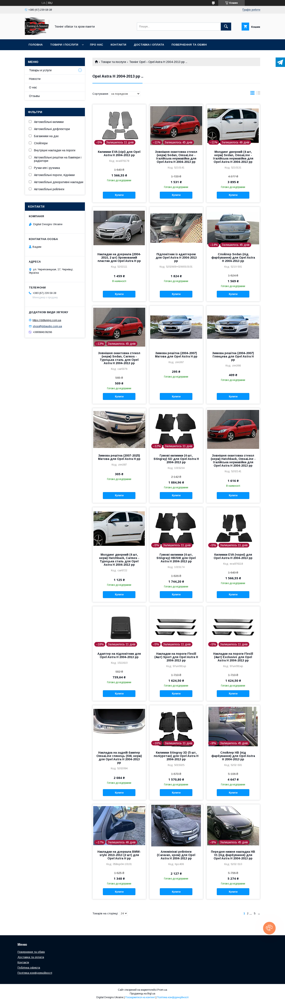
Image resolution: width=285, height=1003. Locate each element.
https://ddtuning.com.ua (47, 320)
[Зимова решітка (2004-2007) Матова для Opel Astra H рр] (176, 327)
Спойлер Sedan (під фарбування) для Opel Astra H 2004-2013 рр (233, 258)
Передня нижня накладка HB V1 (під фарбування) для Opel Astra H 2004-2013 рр (233, 855)
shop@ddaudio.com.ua (47, 326)
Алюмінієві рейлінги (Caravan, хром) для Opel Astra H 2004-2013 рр (176, 855)
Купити (119, 195)
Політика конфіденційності (35, 972)
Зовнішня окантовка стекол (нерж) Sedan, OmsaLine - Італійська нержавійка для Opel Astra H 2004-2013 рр (176, 156)
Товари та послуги (113, 62)
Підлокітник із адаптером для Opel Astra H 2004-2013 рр (176, 258)
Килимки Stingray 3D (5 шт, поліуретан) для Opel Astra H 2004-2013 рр (176, 756)
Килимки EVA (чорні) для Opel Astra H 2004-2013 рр (233, 556)
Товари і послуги (64, 44)
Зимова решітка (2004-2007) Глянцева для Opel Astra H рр (233, 356)
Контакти (118, 44)
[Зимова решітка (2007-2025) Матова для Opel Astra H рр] (119, 429)
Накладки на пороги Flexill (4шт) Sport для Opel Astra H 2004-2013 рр (176, 657)
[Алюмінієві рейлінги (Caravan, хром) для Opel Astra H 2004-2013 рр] (176, 825)
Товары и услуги (40, 70)
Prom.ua (162, 989)
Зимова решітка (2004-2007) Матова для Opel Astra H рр (176, 354)
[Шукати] (226, 27)
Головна (36, 44)
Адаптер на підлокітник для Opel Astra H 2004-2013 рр (119, 655)
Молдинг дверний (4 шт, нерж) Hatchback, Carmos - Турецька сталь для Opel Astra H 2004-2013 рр (119, 559)
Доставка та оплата (31, 957)
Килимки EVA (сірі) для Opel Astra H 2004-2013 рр (119, 153)
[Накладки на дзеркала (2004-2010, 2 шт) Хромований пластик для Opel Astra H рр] (119, 228)
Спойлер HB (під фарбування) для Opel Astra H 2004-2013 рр (233, 756)
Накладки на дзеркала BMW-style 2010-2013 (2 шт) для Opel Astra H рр (119, 855)
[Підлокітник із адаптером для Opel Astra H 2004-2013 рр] (176, 228)
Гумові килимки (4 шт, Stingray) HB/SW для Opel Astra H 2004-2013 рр (176, 558)
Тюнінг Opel (137, 62)
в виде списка (258, 94)
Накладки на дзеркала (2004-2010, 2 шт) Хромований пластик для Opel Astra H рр (119, 258)
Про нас (96, 44)
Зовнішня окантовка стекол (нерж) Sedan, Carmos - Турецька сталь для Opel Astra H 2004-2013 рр (119, 358)
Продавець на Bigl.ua (142, 993)
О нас (33, 87)
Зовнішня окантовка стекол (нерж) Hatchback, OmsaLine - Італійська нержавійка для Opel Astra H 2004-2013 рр (233, 460)
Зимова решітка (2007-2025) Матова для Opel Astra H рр (119, 457)
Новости (34, 78)
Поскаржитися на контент (140, 997)
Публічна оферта (29, 967)
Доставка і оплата (149, 44)
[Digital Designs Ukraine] (37, 34)
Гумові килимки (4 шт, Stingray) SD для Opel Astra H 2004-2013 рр (176, 459)
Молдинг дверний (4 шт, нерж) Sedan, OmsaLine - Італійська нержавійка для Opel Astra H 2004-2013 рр (233, 156)
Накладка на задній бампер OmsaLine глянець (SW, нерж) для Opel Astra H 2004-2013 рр (119, 757)
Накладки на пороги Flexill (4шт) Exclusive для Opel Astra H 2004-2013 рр (233, 657)
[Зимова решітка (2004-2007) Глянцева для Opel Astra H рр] (233, 327)
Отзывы (34, 96)
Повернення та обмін (189, 44)
